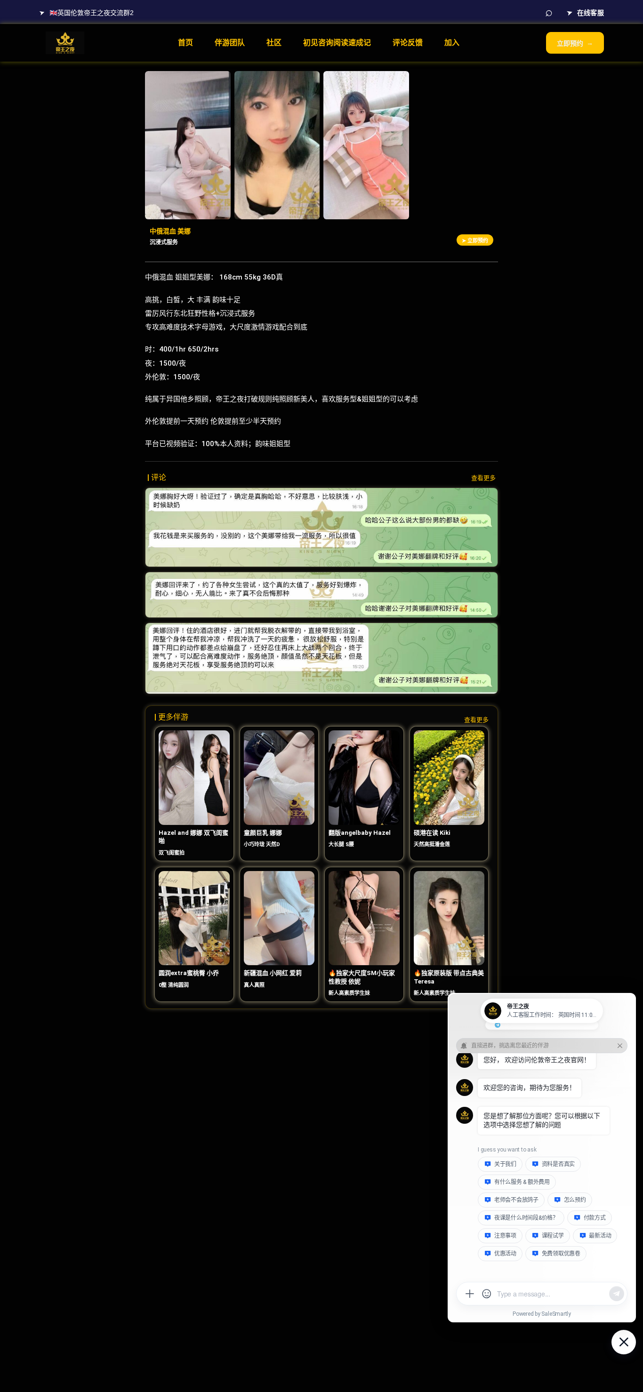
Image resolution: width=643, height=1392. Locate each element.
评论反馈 (408, 43)
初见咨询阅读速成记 (337, 43)
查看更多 (483, 477)
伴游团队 (230, 43)
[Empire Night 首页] (65, 43)
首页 (185, 43)
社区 (273, 43)
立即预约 (575, 43)
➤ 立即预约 (475, 241)
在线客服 (585, 12)
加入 (451, 43)
